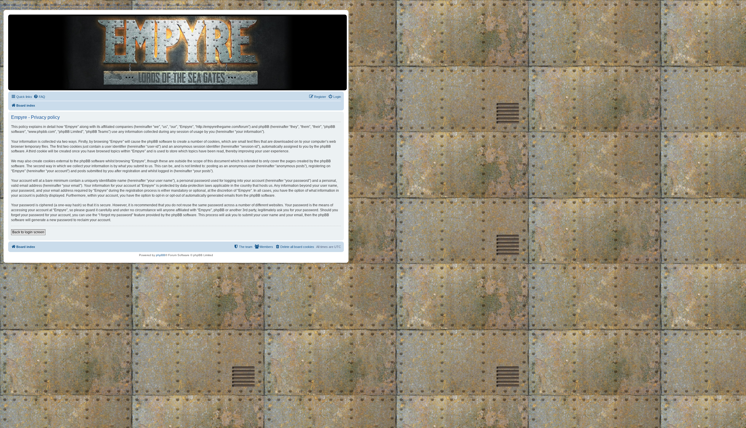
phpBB (160, 255)
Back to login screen (28, 232)
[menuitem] (39, 96)
